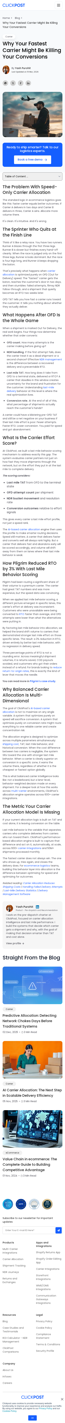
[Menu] (58, 5)
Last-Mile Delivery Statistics (20, 890)
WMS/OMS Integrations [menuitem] (43, 1287)
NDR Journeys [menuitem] (11, 1272)
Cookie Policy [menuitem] (44, 1328)
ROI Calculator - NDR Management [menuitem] (15, 1339)
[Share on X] (13, 83)
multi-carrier (19, 791)
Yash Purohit (21, 68)
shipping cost (11, 744)
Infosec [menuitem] (7, 1376)
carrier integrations (29, 848)
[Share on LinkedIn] (28, 83)
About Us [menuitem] (8, 1370)
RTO (21, 614)
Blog (17, 18)
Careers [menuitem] (7, 1383)
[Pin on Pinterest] (5, 83)
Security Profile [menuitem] (45, 1351)
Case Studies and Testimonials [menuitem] (13, 1329)
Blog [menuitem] (5, 1321)
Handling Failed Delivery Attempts (42, 887)
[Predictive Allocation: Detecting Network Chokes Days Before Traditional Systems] (32, 985)
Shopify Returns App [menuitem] (48, 1252)
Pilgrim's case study (42, 681)
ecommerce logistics (37, 865)
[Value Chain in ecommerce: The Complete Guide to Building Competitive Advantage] (32, 1129)
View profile (13, 943)
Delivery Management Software (25, 892)
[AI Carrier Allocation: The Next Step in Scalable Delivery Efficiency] (32, 1060)
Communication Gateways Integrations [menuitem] (46, 1299)
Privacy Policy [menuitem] (44, 1321)
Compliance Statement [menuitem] (43, 1336)
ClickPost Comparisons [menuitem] (11, 1349)
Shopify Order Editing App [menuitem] (48, 1260)
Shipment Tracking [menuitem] (14, 1265)
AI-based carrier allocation (24, 529)
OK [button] (32, 1418)
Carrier (8, 36)
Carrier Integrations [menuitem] (47, 1269)
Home (6, 18)
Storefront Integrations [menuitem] (43, 1277)
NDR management (51, 359)
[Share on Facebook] (20, 83)
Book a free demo (30, 160)
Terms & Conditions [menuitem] (48, 1344)
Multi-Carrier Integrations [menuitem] (10, 1250)
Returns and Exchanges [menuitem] (10, 1280)
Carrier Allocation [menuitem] (13, 1259)
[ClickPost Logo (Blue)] (14, 5)
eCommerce (12, 1152)
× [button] (62, 1398)
